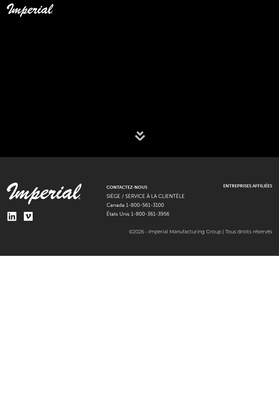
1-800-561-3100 (145, 205)
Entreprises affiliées (247, 185)
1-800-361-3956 (150, 214)
